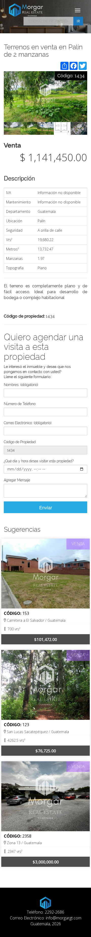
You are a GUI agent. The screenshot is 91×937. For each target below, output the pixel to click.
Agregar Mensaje (17, 480)
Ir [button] (78, 21)
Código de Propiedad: (20, 442)
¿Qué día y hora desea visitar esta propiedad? (39, 461)
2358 (26, 836)
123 (25, 724)
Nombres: (21, 385)
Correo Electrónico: (28, 423)
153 (25, 613)
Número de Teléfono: (20, 404)
